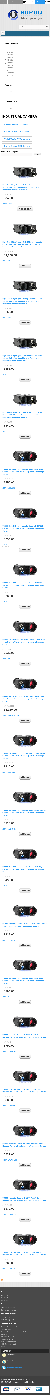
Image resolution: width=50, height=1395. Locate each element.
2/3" (8, 261)
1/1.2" (9, 829)
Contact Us (5, 1298)
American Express (39, 1389)
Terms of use (6, 1317)
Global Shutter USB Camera (16, 125)
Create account (14, 2)
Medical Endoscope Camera (11, 1327)
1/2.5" (9, 318)
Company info (6, 1292)
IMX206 (10, 63)
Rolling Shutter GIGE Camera (17, 146)
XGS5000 (10, 73)
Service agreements (8, 1310)
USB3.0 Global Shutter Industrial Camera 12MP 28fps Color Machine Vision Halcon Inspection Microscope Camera (23, 699)
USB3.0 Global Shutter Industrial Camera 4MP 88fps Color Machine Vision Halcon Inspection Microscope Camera (23, 980)
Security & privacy (8, 1314)
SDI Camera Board (8, 1339)
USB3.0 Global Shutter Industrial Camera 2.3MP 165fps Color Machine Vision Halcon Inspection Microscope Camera (24, 812)
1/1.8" (4, 374)
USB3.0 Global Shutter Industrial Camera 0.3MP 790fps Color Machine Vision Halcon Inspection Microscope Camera (24, 642)
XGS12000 (11, 75)
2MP (4, 829)
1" (9, 545)
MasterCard (6, 1389)
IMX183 (10, 60)
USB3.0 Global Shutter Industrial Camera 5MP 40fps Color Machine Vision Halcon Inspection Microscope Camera (23, 471)
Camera (4, 1334)
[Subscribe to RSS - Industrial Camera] (2, 1280)
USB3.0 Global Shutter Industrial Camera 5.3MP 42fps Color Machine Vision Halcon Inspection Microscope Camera (23, 755)
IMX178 (10, 57)
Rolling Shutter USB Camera (16, 132)
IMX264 (10, 68)
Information (11, 1354)
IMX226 (10, 65)
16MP (4, 1051)
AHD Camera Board (8, 1344)
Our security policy (8, 1320)
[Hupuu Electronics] (25, 19)
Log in (4, 2)
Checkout (40, 2)
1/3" (3, 431)
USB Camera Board (8, 1342)
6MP (4, 1269)
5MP (4, 261)
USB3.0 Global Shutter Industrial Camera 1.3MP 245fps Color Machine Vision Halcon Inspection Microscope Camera (24, 585)
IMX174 (10, 55)
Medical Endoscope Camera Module (14, 1332)
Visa (28, 1389)
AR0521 (10, 52)
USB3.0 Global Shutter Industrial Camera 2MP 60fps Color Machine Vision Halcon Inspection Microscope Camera (23, 869)
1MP (4, 658)
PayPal (17, 1389)
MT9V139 (10, 70)
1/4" (8, 658)
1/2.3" (10, 204)
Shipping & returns (8, 1323)
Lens (3, 1346)
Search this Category (9, 152)
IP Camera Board (7, 1337)
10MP (4, 204)
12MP (4, 715)
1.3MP (4, 545)
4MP (4, 997)
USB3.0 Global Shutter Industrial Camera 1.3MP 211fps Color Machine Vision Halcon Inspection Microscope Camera (23, 528)
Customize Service (8, 1307)
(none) (9, 50)
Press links (5, 1300)
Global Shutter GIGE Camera (17, 139)
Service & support (8, 1304)
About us (4, 1295)
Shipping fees (6, 1329)
